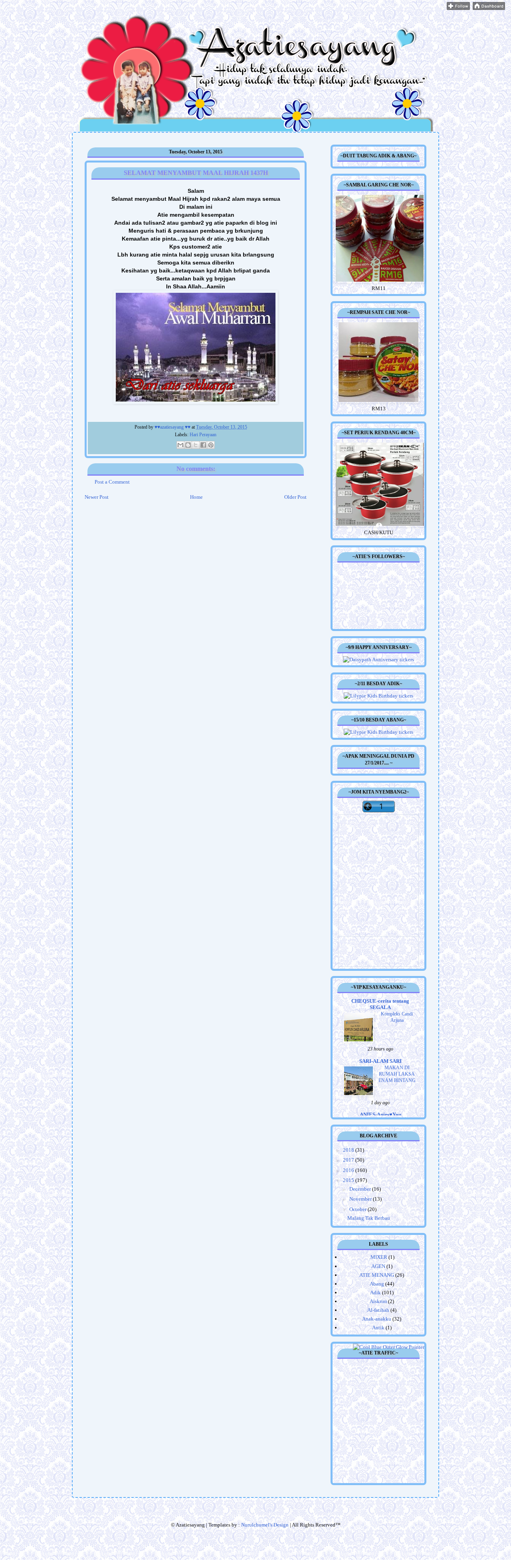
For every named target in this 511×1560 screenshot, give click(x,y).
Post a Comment (112, 482)
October (358, 1209)
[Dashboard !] (489, 8)
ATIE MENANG (376, 1275)
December (360, 1189)
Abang (377, 1284)
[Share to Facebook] (203, 445)
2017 (349, 1160)
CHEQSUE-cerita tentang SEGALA (380, 1004)
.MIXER (378, 1257)
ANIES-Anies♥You (380, 1114)
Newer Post (97, 497)
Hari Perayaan (203, 434)
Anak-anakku (376, 1319)
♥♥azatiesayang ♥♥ (173, 427)
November (361, 1199)
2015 (349, 1180)
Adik (375, 1292)
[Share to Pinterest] (211, 445)
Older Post (295, 497)
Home (196, 497)
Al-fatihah (378, 1310)
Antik (378, 1328)
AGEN (378, 1266)
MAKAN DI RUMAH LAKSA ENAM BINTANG (397, 1074)
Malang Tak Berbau (368, 1218)
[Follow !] (458, 8)
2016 (349, 1170)
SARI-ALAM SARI (380, 1061)
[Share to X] (196, 445)
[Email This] (180, 445)
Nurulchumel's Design (265, 1525)
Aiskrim (378, 1301)
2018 (349, 1150)
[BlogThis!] (188, 445)
